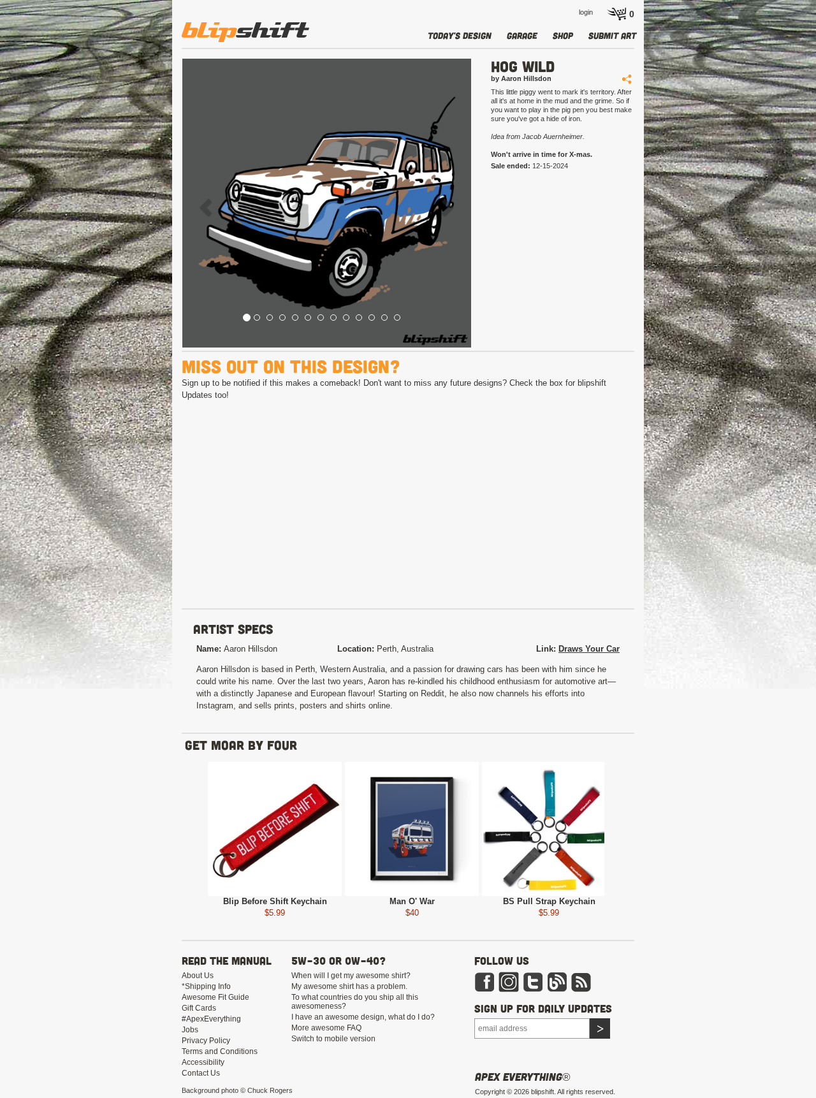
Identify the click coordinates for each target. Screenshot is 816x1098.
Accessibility (203, 1062)
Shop (563, 35)
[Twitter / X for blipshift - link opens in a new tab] (533, 981)
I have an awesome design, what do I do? (363, 1017)
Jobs (190, 1029)
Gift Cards (199, 1008)
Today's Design (460, 35)
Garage (522, 35)
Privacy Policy (206, 1040)
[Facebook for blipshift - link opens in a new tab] (484, 981)
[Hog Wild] (326, 203)
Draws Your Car (589, 649)
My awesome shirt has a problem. (349, 986)
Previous (157, 831)
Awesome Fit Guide (215, 997)
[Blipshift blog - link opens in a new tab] (557, 981)
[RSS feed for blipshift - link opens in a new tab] (581, 981)
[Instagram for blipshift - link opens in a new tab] (509, 981)
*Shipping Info (206, 986)
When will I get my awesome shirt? (351, 975)
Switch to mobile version (333, 1038)
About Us (198, 975)
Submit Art (612, 35)
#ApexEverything (211, 1018)
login (586, 12)
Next (655, 831)
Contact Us (201, 1073)
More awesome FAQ (326, 1027)
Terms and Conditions (220, 1051)
